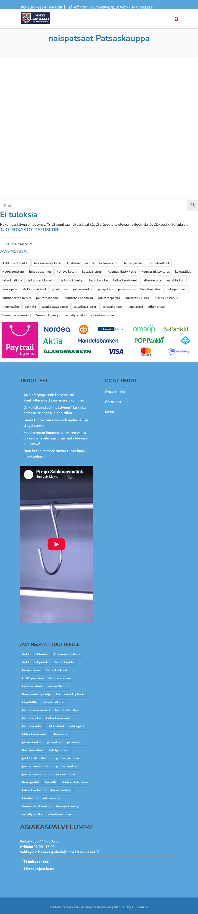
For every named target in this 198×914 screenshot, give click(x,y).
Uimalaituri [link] (135, 306)
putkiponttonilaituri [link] (16, 298)
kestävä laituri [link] (92, 271)
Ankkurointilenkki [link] (15, 263)
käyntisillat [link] (183, 271)
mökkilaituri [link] (175, 280)
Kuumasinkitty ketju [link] (122, 271)
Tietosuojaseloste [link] (39, 868)
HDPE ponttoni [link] (13, 271)
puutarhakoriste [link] (47, 298)
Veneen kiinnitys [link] (48, 315)
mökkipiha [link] (9, 289)
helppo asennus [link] (40, 271)
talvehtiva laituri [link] (85, 306)
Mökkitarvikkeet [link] (34, 289)
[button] (176, 21)
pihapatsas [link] (105, 289)
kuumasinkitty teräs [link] (156, 271)
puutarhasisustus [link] (137, 298)
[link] (35, 17)
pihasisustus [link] (126, 289)
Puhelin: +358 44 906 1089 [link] (41, 7)
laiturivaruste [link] (152, 280)
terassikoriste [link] (112, 306)
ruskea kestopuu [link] (166, 298)
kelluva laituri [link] (67, 271)
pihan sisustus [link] (83, 289)
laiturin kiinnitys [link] (72, 280)
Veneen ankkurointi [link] (16, 315)
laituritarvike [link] (98, 280)
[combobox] (17, 244)
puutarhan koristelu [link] (78, 298)
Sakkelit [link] (30, 306)
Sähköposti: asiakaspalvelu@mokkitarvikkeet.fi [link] (111, 7)
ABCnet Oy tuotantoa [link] (131, 907)
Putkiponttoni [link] (176, 289)
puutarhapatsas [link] (109, 298)
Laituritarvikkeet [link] (125, 280)
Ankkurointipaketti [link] (80, 263)
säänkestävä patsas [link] (55, 306)
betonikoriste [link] (109, 263)
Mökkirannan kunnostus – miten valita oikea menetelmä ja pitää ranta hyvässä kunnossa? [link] (55, 438)
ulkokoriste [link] (156, 306)
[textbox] (17, 244)
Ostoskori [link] (113, 401)
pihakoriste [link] (60, 289)
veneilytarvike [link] (75, 315)
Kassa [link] (109, 411)
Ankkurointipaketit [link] (47, 263)
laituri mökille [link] (12, 280)
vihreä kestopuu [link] (102, 315)
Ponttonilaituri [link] (150, 289)
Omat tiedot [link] (115, 391)
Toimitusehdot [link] (35, 861)
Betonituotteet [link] (158, 263)
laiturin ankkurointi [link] (41, 280)
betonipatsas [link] (133, 263)
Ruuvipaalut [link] (10, 306)
